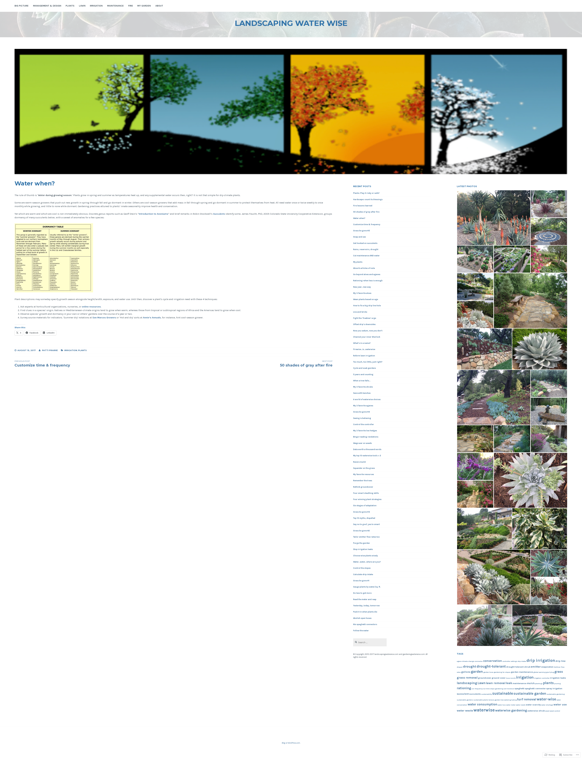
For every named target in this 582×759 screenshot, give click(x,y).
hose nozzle (511, 678)
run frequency (477, 689)
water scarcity (533, 704)
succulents (475, 694)
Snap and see (359, 237)
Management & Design (47, 5)
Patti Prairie (50, 350)
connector (479, 661)
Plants (70, 5)
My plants (357, 262)
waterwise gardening (511, 710)
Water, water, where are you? (367, 562)
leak (509, 683)
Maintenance (115, 5)
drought (469, 666)
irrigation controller (542, 678)
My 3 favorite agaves (363, 405)
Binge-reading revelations (365, 437)
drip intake (522, 661)
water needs (520, 705)
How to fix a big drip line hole (367, 305)
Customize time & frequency (366, 224)
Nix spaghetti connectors (365, 624)
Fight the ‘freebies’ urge (364, 318)
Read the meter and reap (364, 599)
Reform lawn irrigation (364, 356)
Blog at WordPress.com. (291, 743)
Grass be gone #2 (361, 531)
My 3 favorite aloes (362, 293)
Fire (130, 5)
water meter (510, 705)
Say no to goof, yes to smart (366, 524)
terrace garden (494, 700)
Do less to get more (362, 593)
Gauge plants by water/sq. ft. (367, 587)
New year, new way (362, 287)
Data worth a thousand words (367, 449)
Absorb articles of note (364, 268)
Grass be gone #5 (361, 230)
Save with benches (362, 393)
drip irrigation (541, 660)
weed (547, 711)
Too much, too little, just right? (367, 362)
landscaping (467, 683)
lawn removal (495, 683)
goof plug (550, 672)
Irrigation (96, 5)
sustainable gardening (556, 694)
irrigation (525, 677)
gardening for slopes (502, 672)
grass (558, 671)
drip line (560, 661)
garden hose (488, 672)
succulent (463, 693)
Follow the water (361, 630)
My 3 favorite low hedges (365, 430)
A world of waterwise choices (367, 399)
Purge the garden (361, 543)
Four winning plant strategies (367, 499)
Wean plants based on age (365, 299)
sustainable (502, 693)
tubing (514, 700)
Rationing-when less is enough (368, 280)
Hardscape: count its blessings (368, 199)
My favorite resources (363, 474)
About (159, 5)
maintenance (519, 683)
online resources (91, 306)
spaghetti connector (535, 688)
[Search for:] (370, 642)
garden (477, 672)
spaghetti (519, 688)
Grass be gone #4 (361, 412)
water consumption (482, 704)
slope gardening (496, 689)
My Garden (144, 5)
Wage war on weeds (362, 443)
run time (486, 689)
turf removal (526, 699)
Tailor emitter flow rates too (366, 537)
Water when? (359, 218)
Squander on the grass (364, 468)
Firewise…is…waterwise (364, 349)
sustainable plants (480, 700)
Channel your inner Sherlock (366, 337)
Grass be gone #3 (361, 512)
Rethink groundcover (363, 487)
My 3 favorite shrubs (363, 387)
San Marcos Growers (104, 317)
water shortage (547, 705)
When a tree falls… (361, 381)
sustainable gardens (465, 700)
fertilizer (557, 667)
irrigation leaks (558, 678)
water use (560, 704)
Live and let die (360, 312)
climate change (468, 661)
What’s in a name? (362, 343)
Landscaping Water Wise (291, 23)
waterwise (484, 710)
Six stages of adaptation (364, 505)
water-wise (546, 699)
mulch (531, 683)
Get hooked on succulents (365, 243)
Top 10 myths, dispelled (364, 518)
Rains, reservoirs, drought (365, 249)
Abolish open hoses (362, 618)
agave (459, 661)
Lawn (82, 5)
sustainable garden (529, 693)
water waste (465, 710)
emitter (536, 666)
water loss (502, 705)
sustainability (486, 694)
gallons (465, 671)
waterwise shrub (536, 711)
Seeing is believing (362, 418)
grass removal (467, 677)
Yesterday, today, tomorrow (366, 605)
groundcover (484, 678)
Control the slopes (362, 568)
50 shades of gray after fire (366, 212)
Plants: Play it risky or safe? (366, 193)
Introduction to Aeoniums (153, 213)
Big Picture (21, 5)
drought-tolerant (491, 666)
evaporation (547, 667)
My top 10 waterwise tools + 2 (367, 455)
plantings (539, 684)
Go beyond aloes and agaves (366, 274)
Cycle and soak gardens (364, 368)
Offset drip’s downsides (364, 324)
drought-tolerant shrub (518, 667)
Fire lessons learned (362, 206)
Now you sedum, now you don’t (367, 331)
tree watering (506, 700)
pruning (557, 684)
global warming (539, 672)
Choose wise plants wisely (365, 555)
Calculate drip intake (363, 574)
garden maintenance (522, 672)
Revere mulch (359, 462)
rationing (464, 688)
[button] (493, 217)
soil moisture (509, 689)
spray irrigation (554, 688)
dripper (460, 667)
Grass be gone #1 (361, 580)
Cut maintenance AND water (366, 255)
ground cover (498, 678)
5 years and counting (363, 374)
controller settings (509, 661)
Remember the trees (362, 480)
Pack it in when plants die (365, 612)
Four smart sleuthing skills (366, 493)
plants (548, 683)
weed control (555, 711)
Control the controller (363, 424)
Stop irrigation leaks (363, 549)
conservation (492, 661)
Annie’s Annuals (152, 317)
